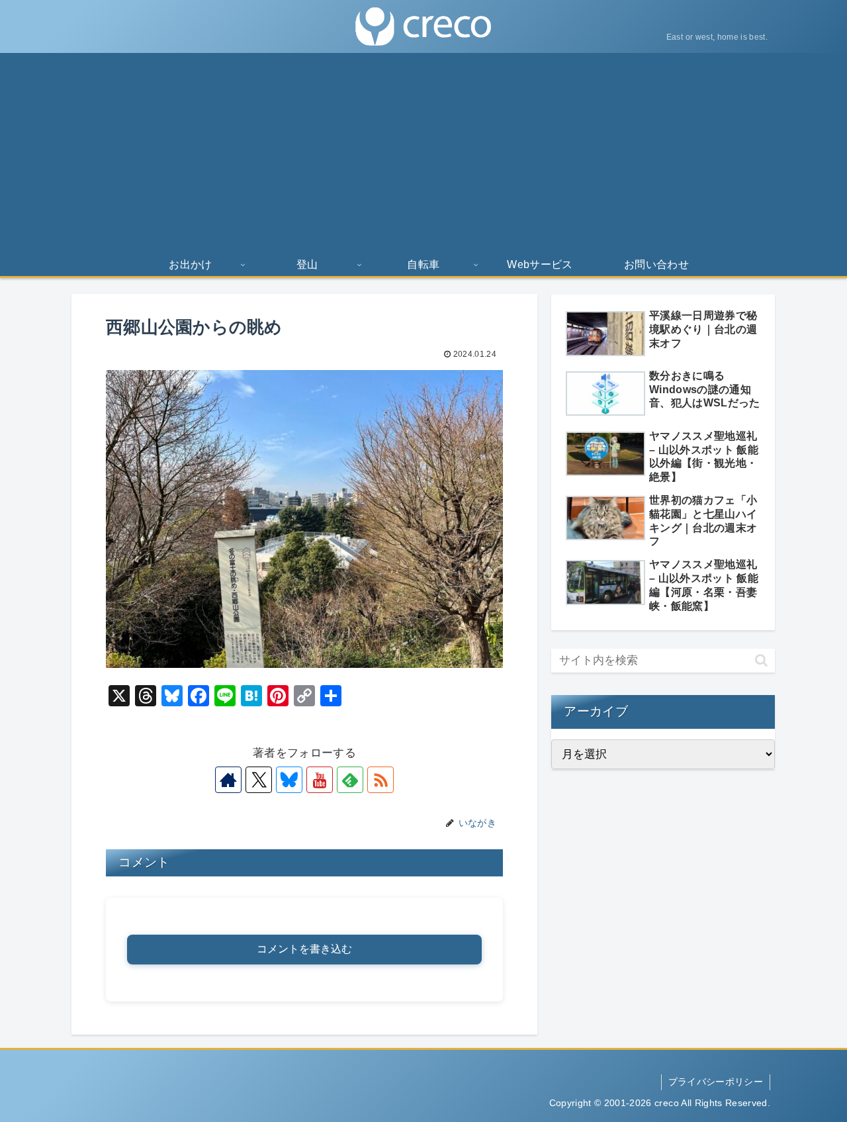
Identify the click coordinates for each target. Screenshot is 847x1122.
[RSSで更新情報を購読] (380, 780)
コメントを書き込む (304, 949)
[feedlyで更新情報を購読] (350, 780)
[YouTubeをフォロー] (319, 780)
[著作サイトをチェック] (228, 780)
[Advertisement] (423, 152)
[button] (761, 660)
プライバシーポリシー (715, 1081)
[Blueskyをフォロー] (289, 780)
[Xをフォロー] (258, 780)
